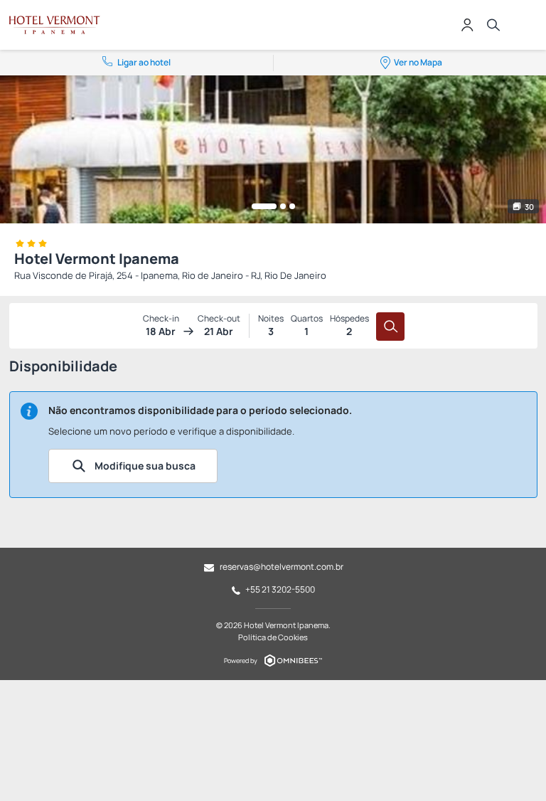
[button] (264, 206)
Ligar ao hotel (144, 62)
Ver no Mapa (418, 62)
